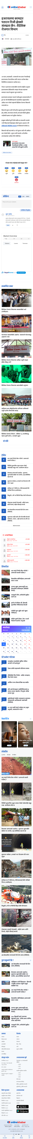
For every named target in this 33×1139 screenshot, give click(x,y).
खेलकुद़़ (3, 1046)
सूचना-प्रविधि (19, 1049)
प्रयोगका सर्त (19, 1096)
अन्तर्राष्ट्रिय (4, 1054)
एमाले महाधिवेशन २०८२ (7, 1110)
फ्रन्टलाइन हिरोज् (20, 1082)
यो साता (8, 755)
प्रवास (3, 1051)
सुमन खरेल (9, 214)
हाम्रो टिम (18, 1093)
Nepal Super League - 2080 (7, 1074)
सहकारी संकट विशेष (6, 1093)
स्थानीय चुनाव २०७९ (6, 1103)
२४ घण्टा (3, 755)
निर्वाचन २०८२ (5, 1108)
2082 (19, 1068)
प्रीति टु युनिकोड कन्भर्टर (21, 1084)
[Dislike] (17, 225)
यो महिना (14, 755)
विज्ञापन (18, 1098)
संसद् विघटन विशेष (6, 1098)
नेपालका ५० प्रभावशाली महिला (21, 1061)
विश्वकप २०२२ (5, 1113)
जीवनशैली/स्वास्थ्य (6, 1049)
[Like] (12, 225)
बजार (17, 1037)
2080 (19, 1064)
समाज (3, 1037)
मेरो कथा (18, 1079)
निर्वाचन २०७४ (5, 1101)
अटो (17, 1046)
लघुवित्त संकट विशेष (6, 1096)
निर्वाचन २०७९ (5, 1105)
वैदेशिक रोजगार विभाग (7, 152)
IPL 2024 (4, 1067)
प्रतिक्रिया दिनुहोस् (25, 210)
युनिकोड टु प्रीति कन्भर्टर (21, 1087)
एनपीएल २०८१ (5, 1060)
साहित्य (3, 1041)
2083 (19, 1077)
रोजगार (18, 1041)
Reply (8, 225)
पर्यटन (17, 1039)
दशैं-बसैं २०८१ (5, 1115)
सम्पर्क (17, 1103)
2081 (19, 1066)
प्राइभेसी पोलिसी (20, 1101)
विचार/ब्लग (4, 1039)
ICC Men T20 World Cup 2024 (7, 1064)
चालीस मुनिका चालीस (21, 1071)
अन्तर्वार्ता (3, 1044)
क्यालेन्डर (6, 627)
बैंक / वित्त (18, 1044)
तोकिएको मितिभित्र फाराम (9, 126)
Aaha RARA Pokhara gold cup (7, 1070)
